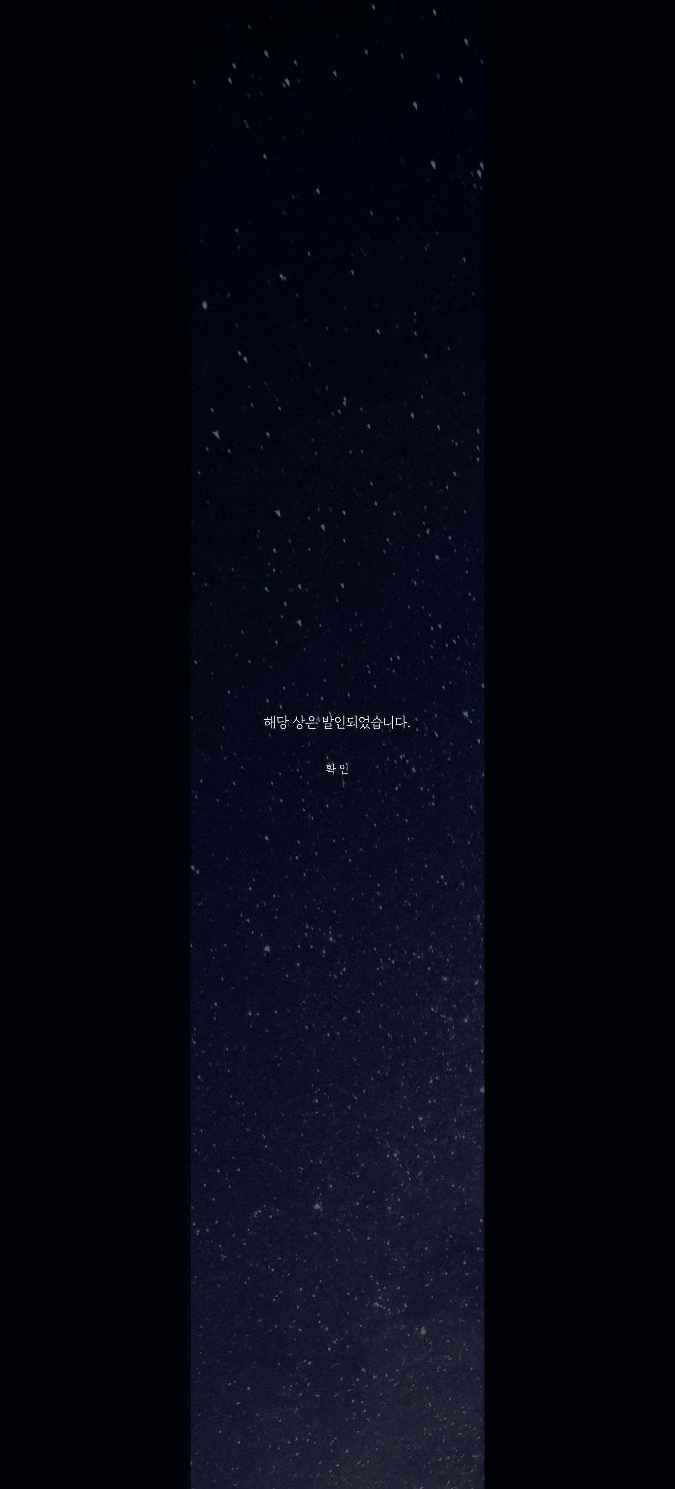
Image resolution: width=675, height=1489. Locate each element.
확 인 (337, 768)
